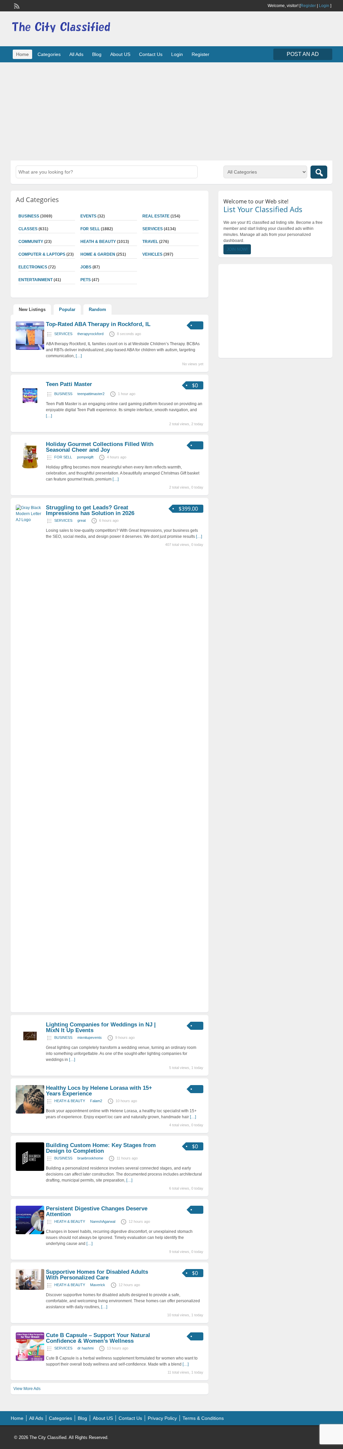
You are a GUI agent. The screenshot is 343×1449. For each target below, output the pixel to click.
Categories (49, 54)
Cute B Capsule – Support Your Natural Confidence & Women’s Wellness (98, 1338)
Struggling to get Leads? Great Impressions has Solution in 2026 (90, 510)
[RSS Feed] (16, 5)
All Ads (76, 54)
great (81, 520)
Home (22, 54)
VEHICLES (152, 254)
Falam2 (96, 1101)
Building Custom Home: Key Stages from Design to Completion (101, 1148)
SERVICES (152, 229)
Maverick (97, 1285)
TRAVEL (150, 241)
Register (308, 5)
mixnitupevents (89, 1037)
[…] (79, 356)
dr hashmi (85, 1348)
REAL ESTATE (155, 216)
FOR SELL (90, 229)
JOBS (85, 267)
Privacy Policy (162, 1418)
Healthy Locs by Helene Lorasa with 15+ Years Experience (99, 1091)
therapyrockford (90, 334)
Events (88, 216)
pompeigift (85, 457)
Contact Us (150, 54)
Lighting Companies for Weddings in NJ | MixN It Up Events (101, 1027)
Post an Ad (303, 54)
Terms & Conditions (203, 1418)
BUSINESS (63, 394)
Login (324, 5)
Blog (96, 54)
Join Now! (237, 249)
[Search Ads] (319, 172)
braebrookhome (90, 1158)
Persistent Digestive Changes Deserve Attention (96, 1211)
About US (120, 54)
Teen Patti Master (69, 384)
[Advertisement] (171, 111)
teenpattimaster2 (91, 394)
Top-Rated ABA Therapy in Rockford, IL (98, 324)
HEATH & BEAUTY (98, 241)
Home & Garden (97, 254)
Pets (85, 279)
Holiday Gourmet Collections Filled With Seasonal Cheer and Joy (99, 447)
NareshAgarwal (102, 1221)
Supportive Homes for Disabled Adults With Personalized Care (97, 1275)
